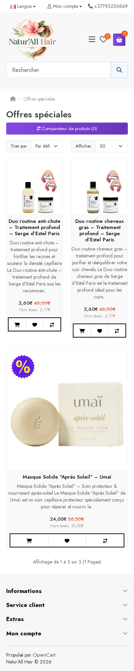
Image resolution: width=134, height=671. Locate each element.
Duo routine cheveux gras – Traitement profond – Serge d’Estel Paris (99, 230)
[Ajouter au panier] (17, 324)
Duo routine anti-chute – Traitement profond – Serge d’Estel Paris (34, 227)
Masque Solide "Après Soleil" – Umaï (67, 477)
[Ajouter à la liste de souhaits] (34, 324)
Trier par (19, 146)
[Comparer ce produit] (51, 324)
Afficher (83, 146)
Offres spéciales (39, 99)
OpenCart (44, 655)
